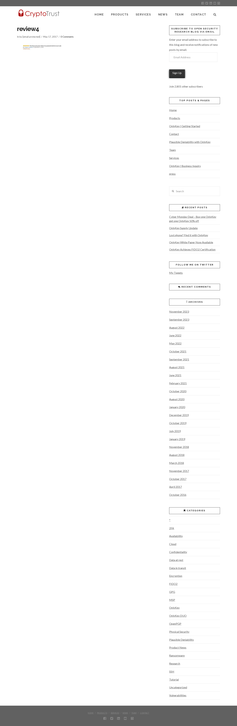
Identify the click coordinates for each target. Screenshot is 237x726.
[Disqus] (87, 102)
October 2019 (177, 423)
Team (172, 150)
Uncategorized (178, 687)
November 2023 (179, 311)
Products (174, 118)
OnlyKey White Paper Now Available (191, 242)
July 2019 (175, 431)
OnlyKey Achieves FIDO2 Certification (192, 249)
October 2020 (177, 391)
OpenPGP (175, 623)
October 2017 (177, 479)
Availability (176, 536)
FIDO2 (173, 583)
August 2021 (176, 367)
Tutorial (174, 679)
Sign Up (177, 72)
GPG (172, 591)
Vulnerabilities (177, 695)
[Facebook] (202, 3)
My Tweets (176, 272)
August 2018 (176, 455)
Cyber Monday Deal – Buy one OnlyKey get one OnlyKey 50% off (192, 219)
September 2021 (179, 359)
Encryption (175, 575)
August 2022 (176, 327)
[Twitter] (206, 3)
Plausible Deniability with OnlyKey (189, 142)
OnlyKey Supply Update (183, 228)
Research (174, 663)
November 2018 (179, 447)
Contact (174, 134)
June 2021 (175, 375)
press (172, 173)
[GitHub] (218, 3)
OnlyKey (174, 607)
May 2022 (175, 343)
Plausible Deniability (181, 639)
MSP (172, 599)
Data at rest (176, 560)
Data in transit (177, 568)
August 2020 (176, 399)
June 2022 (175, 335)
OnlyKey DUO (178, 615)
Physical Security (179, 631)
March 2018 (176, 463)
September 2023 (179, 319)
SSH (171, 671)
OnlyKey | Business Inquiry (185, 166)
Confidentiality (178, 552)
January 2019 (177, 439)
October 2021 (177, 351)
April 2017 (175, 486)
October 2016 (177, 494)
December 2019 (179, 415)
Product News (177, 647)
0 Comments (67, 36)
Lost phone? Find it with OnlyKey (188, 235)
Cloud (172, 544)
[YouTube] (214, 3)
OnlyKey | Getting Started (184, 126)
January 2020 (177, 407)
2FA (171, 528)
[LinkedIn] (210, 3)
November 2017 (179, 471)
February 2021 (178, 383)
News (125, 713)
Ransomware (177, 655)
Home (173, 110)
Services (174, 158)
